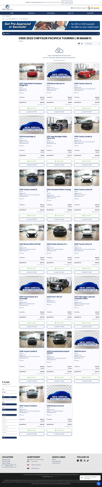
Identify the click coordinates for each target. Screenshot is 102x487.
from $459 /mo (95, 104)
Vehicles (54, 459)
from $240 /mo (40, 319)
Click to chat (34, 461)
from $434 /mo (95, 264)
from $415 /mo (68, 373)
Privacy (54, 476)
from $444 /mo (40, 104)
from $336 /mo (95, 211)
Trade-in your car (56, 463)
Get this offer (67, 2)
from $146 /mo (68, 426)
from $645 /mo (68, 319)
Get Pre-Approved (56, 461)
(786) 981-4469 (36, 459)
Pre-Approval (51, 13)
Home (11, 13)
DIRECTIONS (9, 465)
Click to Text (32, 111)
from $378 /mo (40, 373)
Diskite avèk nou (35, 468)
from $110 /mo (95, 319)
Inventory (31, 13)
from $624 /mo (68, 264)
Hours (42, 459)
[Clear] (8, 384)
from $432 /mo (68, 211)
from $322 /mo (40, 426)
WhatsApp (32, 108)
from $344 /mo (95, 157)
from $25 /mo (41, 157)
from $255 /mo (95, 373)
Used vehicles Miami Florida (11, 18)
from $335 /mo (40, 264)
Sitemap (58, 476)
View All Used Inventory (59, 60)
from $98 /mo (68, 104)
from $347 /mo (68, 157)
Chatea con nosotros (36, 464)
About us (70, 13)
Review (90, 8)
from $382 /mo (40, 211)
